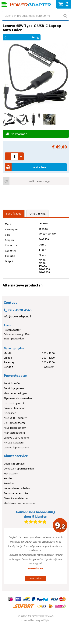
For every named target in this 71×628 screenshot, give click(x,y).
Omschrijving (37, 213)
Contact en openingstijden (19, 468)
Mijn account (11, 473)
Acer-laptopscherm (15, 432)
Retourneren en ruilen (16, 493)
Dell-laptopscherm (14, 422)
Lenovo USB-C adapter (17, 437)
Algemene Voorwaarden (18, 398)
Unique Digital (42, 620)
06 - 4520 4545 (19, 310)
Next (58, 558)
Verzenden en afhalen (17, 488)
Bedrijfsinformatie (14, 463)
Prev (12, 558)
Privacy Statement (14, 408)
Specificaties (13, 213)
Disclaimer (10, 413)
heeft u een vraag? (39, 181)
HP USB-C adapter (14, 442)
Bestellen (9, 483)
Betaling (8, 478)
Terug (35, 37)
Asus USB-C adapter (15, 418)
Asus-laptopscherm (15, 427)
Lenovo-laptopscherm (16, 447)
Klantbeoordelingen (15, 393)
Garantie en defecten (16, 498)
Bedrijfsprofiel (12, 383)
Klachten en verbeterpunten (20, 503)
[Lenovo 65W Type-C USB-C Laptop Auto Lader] (36, 76)
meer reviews (35, 578)
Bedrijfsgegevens (14, 388)
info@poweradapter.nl (17, 316)
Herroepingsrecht (14, 403)
